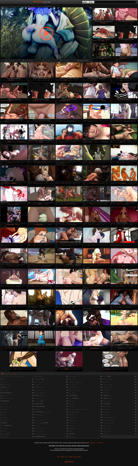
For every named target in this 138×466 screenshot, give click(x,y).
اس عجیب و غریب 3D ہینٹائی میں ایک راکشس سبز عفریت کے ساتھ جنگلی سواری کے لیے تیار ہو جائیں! (124, 277)
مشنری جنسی (96, 24)
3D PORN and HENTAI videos (126, 39)
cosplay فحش (124, 58)
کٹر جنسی (127, 142)
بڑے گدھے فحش (65, 183)
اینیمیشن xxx (104, 203)
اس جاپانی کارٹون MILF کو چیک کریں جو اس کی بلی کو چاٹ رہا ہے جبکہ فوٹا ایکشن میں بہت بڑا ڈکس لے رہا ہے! (41, 298)
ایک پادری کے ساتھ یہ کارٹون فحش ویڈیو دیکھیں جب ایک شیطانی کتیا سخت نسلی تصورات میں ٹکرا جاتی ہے (96, 195)
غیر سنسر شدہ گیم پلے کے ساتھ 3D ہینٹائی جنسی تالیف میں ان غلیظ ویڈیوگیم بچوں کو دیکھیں (14, 339)
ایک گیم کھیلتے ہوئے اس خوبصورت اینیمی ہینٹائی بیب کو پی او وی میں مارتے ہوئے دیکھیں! (96, 133)
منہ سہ (48, 245)
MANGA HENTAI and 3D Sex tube (41, 78)
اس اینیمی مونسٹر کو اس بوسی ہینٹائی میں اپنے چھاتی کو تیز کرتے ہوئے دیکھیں (96, 339)
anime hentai (71, 121)
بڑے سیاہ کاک (110, 22)
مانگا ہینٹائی (121, 121)
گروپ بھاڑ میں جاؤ (20, 307)
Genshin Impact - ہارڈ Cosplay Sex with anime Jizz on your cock (69, 319)
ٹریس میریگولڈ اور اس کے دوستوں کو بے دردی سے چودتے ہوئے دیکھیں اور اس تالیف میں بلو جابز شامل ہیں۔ (96, 277)
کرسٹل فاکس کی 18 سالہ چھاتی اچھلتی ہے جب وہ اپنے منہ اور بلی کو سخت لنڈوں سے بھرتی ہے (124, 298)
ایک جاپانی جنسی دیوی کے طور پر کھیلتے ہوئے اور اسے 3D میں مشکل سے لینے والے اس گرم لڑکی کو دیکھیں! (14, 236)
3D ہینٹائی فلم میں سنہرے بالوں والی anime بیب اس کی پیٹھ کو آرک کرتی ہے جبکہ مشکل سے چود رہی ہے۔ (41, 195)
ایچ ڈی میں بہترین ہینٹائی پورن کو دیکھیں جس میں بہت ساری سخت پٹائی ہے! (14, 298)
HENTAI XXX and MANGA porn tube (69, 78)
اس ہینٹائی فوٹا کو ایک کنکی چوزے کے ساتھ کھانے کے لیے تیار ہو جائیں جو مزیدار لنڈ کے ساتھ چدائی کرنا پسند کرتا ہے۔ (14, 215)
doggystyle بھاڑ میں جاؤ (97, 183)
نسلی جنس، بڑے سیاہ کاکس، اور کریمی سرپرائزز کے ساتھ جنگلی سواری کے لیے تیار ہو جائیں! (41, 236)
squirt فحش (72, 433)
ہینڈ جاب (133, 183)
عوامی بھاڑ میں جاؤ (121, 22)
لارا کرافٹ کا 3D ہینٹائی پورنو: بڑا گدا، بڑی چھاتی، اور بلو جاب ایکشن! (69, 277)
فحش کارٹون (45, 142)
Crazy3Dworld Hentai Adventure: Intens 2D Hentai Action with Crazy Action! (41, 133)
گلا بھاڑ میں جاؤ (5, 162)
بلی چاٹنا (93, 307)
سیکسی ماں (30, 369)
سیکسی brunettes (6, 425)
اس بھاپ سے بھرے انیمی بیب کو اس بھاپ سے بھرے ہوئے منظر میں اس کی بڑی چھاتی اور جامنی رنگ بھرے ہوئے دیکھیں (124, 257)
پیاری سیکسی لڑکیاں (6, 122)
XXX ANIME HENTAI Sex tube (126, 21)
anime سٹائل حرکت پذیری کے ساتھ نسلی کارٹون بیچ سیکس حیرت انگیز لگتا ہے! (14, 319)
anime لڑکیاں (104, 40)
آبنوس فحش (114, 121)
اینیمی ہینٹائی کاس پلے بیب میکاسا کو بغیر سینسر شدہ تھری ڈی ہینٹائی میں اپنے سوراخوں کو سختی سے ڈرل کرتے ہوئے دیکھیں (14, 277)
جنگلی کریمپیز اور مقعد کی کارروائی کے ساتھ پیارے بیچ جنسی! (41, 257)
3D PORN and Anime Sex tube (103, 57)
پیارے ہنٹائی (65, 60)
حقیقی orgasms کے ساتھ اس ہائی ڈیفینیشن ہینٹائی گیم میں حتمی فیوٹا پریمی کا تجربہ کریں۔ (14, 174)
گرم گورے (106, 409)
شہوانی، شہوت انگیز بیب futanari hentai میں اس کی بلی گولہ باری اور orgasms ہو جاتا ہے (41, 277)
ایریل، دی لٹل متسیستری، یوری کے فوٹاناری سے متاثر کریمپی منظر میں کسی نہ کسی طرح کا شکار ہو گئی (14, 257)
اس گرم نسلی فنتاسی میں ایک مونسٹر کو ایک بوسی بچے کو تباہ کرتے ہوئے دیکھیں (69, 195)
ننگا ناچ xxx (87, 100)
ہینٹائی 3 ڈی (91, 121)
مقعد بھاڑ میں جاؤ (94, 224)
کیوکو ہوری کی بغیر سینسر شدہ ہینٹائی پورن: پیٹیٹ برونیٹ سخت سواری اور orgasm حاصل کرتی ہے (96, 236)
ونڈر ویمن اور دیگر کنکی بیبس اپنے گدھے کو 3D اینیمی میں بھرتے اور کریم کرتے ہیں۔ (41, 153)
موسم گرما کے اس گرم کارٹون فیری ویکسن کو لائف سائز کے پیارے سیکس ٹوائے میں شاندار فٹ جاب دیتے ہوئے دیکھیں (124, 236)
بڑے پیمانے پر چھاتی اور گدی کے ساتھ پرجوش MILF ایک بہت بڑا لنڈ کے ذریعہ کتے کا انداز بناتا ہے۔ (69, 174)
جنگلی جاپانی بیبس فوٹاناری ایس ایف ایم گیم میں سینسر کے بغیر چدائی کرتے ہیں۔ (96, 257)
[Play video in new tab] (46, 8)
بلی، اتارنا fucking (34, 162)
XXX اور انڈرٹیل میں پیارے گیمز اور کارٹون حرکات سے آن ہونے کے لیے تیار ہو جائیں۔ (41, 339)
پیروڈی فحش (107, 425)
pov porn (106, 142)
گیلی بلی (110, 40)
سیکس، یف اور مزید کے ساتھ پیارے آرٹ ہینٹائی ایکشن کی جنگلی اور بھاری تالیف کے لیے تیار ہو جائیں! (69, 153)
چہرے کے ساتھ (96, 22)
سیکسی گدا (47, 60)
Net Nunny (92, 442)
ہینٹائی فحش (10, 60)
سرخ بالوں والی (120, 24)
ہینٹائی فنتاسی (74, 412)
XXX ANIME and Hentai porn (14, 78)
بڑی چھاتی (72, 183)
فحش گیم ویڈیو (87, 102)
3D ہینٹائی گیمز (130, 100)
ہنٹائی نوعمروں (60, 143)
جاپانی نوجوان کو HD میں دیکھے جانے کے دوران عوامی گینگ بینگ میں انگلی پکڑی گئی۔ (69, 133)
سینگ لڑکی (4, 417)
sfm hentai (103, 22)
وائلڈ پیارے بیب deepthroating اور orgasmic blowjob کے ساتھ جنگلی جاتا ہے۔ (69, 257)
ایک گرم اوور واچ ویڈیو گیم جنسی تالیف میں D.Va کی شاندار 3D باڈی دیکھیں (69, 339)
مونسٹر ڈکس (10, 121)
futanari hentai (22, 142)
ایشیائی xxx (39, 401)
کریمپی (118, 58)
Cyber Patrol (100, 442)
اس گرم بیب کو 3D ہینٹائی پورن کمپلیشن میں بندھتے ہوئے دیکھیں (41, 215)
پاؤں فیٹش (107, 433)
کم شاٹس (31, 286)
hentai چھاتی (120, 59)
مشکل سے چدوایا (28, 60)
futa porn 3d (5, 183)
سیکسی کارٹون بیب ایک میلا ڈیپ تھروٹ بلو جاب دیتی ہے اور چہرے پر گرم (14, 153)
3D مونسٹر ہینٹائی (95, 203)
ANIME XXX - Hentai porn (103, 39)
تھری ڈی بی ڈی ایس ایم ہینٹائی (63, 327)
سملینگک (130, 58)
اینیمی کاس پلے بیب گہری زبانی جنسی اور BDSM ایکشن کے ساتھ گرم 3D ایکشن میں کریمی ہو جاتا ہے (96, 298)
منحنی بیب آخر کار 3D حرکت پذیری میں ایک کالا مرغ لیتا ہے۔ (124, 153)
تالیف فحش (72, 162)
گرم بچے (93, 142)
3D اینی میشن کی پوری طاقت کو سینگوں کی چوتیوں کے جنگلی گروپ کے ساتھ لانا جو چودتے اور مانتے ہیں (115, 360)
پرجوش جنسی (59, 102)
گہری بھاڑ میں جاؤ (74, 100)
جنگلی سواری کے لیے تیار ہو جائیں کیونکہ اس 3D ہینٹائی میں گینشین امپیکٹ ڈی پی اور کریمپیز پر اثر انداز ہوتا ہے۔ (69, 112)
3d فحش (85, 121)
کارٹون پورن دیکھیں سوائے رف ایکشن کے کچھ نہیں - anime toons (69, 298)
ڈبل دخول (128, 183)
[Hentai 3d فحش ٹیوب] (83, 2)
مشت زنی (128, 245)
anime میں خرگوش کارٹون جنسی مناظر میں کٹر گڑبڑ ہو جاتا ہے (124, 319)
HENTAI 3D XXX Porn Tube (126, 57)
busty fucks (97, 40)
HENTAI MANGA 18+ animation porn (104, 21)
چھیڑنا (120, 100)
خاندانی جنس (107, 431)
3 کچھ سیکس (72, 420)
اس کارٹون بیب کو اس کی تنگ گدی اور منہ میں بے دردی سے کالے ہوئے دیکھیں (96, 215)
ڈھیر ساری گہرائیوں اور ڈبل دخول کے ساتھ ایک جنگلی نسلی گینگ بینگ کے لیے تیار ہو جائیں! (124, 133)
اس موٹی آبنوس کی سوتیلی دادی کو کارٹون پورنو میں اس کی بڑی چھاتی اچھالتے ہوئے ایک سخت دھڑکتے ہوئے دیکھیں (96, 174)
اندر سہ (95, 42)
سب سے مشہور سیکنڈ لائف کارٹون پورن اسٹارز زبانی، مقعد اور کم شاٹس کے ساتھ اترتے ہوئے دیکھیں (96, 319)
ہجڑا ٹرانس (52, 121)
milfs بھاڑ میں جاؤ (13, 142)
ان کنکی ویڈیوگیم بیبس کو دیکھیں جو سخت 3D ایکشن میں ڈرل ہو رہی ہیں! (41, 319)
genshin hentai (88, 308)
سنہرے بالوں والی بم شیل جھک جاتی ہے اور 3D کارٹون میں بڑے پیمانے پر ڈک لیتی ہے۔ (124, 339)
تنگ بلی (126, 24)
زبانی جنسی (105, 327)
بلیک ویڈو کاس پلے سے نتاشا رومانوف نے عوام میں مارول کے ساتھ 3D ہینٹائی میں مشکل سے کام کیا (124, 112)
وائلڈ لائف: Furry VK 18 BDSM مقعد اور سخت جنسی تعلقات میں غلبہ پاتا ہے (124, 215)
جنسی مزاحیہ (107, 401)
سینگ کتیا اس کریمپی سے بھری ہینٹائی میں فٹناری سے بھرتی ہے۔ (14, 133)
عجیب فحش (134, 286)
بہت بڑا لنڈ (114, 162)
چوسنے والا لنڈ (32, 121)
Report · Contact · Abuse (75, 456)
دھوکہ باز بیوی (39, 431)
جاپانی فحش (59, 226)
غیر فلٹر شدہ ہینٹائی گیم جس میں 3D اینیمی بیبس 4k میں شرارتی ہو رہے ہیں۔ (124, 195)
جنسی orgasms (102, 100)
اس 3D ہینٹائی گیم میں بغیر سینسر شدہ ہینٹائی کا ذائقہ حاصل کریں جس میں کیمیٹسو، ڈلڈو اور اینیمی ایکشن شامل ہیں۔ (69, 360)
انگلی (71, 431)
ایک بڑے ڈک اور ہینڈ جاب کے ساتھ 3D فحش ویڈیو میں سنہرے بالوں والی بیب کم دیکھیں (69, 236)
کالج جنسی (46, 224)
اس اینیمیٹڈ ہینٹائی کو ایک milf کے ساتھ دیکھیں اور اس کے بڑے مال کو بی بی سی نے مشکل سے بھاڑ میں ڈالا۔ (41, 174)
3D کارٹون (31, 183)
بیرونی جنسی (114, 100)
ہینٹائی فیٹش (39, 414)
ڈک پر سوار (77, 121)
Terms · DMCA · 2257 (62, 456)
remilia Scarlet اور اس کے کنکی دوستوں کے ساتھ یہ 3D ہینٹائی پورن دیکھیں (14, 195)
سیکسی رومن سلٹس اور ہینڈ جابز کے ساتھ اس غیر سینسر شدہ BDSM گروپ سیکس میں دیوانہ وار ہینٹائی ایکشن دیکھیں (124, 174)
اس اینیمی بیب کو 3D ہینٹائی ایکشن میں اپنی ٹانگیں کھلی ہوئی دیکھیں (69, 215)
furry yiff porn (83, 60)
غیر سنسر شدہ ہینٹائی (10, 245)
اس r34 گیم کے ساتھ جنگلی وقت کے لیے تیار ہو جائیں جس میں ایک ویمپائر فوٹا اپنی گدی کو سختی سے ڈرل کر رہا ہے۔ (96, 153)
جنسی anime (59, 100)
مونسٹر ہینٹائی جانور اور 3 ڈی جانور (12, 376)
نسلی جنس (59, 203)
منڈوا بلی (72, 436)
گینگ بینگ (31, 245)
